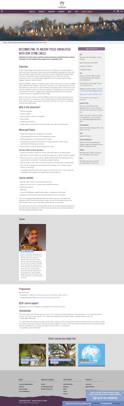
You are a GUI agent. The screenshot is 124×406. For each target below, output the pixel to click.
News (69, 12)
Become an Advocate (46, 389)
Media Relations (89, 386)
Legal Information (24, 400)
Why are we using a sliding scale (90, 94)
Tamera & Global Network (26, 384)
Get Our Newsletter (24, 391)
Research (41, 12)
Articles (65, 394)
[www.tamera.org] (62, 8)
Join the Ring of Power (47, 386)
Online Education (68, 384)
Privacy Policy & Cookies (39, 400)
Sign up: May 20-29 (91, 49)
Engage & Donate (87, 12)
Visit (76, 12)
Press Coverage (23, 389)
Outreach (61, 12)
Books (64, 389)
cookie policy (95, 403)
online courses (62, 295)
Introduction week (42, 295)
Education (51, 12)
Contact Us (88, 384)
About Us (32, 12)
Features (21, 386)
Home (5, 42)
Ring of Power (60, 307)
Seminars (65, 386)
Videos (65, 391)
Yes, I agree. (116, 403)
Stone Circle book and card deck (49, 298)
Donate (43, 384)
